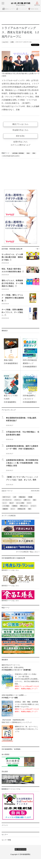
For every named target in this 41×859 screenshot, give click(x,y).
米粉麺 (30, 497)
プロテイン (18, 500)
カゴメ (29, 503)
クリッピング (22, 9)
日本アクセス (6, 497)
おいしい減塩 (20, 503)
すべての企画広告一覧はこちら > (27, 552)
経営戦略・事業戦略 (18, 153)
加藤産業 (5, 509)
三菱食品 (14, 505)
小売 (12, 42)
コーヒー (33, 505)
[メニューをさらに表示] (3, 3)
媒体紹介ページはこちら (10, 570)
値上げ (11, 503)
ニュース (5, 42)
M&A (28, 153)
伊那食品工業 (21, 509)
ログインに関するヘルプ (20, 145)
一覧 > (37, 249)
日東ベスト (27, 500)
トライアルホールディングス (11, 156)
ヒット (4, 503)
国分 (34, 500)
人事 (14, 497)
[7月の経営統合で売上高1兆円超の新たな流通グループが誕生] (20, 61)
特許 (29, 509)
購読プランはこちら (20, 124)
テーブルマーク (7, 500)
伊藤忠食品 (22, 497)
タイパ (13, 509)
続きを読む (20, 136)
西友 (34, 153)
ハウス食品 (6, 505)
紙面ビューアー (10, 9)
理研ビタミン (24, 505)
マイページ (21, 849)
